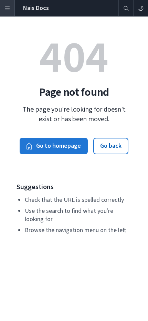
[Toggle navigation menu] (7, 8)
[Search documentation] (125, 8)
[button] (54, 146)
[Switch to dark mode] (140, 8)
